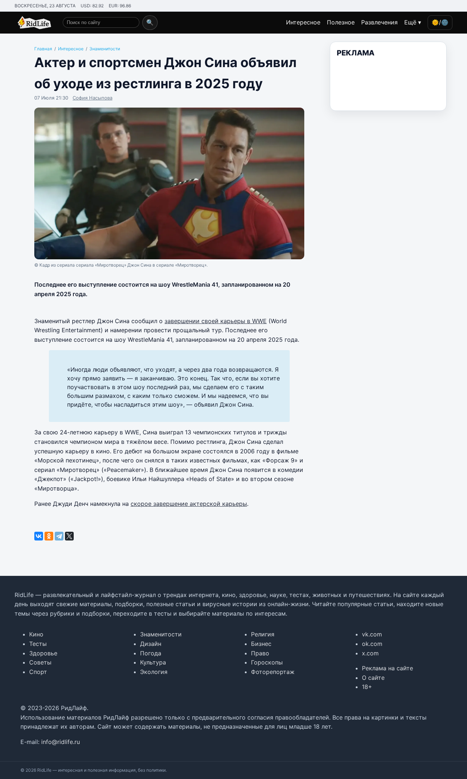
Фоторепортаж (272, 671)
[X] (69, 536)
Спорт (38, 671)
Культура (153, 662)
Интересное (303, 22)
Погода (150, 653)
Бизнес (261, 643)
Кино (36, 634)
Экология (153, 671)
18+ (367, 686)
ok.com (372, 643)
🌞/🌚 (440, 22)
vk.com (372, 634)
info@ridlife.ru (60, 741)
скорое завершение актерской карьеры (189, 503)
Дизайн (150, 643)
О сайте (373, 677)
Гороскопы (267, 662)
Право (260, 653)
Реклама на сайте (387, 668)
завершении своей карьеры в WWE (216, 321)
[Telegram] (59, 536)
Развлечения (379, 22)
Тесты (38, 643)
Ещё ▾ (412, 22)
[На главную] (33, 22)
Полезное (341, 22)
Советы (40, 662)
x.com (370, 653)
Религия (262, 634)
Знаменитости (161, 634)
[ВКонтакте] (38, 536)
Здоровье (43, 653)
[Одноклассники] (49, 536)
